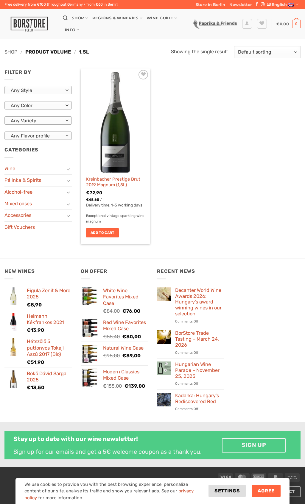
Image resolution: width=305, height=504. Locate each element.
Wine (9, 168)
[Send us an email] (268, 4)
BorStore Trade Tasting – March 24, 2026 (197, 339)
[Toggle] (68, 169)
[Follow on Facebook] (257, 4)
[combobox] (38, 90)
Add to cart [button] (102, 233)
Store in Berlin (210, 4)
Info (70, 29)
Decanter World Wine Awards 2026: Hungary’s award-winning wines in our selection (198, 302)
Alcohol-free (18, 192)
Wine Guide (160, 17)
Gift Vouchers (19, 227)
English (279, 4)
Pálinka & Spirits (22, 180)
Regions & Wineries (115, 17)
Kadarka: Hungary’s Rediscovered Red (197, 398)
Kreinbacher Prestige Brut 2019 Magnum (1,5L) (113, 181)
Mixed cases (18, 203)
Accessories (17, 215)
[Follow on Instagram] (262, 4)
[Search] (65, 18)
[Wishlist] (262, 24)
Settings (227, 491)
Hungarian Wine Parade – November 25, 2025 (197, 370)
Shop (78, 17)
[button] (240, 4)
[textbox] (36, 90)
